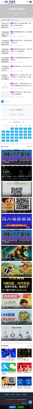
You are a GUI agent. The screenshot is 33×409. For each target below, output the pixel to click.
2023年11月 (16, 122)
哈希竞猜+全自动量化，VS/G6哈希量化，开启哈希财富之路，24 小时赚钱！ (16, 321)
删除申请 (24, 403)
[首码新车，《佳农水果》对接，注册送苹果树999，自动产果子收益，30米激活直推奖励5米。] (5, 77)
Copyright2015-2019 (11, 399)
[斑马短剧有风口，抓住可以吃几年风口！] (5, 69)
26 (29, 137)
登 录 (12, 407)
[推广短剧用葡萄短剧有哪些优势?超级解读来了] (5, 60)
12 (29, 131)
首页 (9, 20)
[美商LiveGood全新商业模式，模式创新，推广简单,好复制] (5, 26)
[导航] (2, 2)
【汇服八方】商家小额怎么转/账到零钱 (8, 373)
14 (7, 134)
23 (16, 137)
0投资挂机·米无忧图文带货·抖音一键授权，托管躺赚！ (15, 338)
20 (3, 137)
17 (20, 134)
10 (20, 131)
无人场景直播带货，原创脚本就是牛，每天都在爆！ (14, 226)
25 (25, 137)
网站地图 (24, 394)
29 (12, 140)
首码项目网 (19, 399)
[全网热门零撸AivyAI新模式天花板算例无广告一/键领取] (16, 189)
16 (16, 134)
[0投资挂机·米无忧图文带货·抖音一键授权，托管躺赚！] (16, 333)
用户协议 (13, 394)
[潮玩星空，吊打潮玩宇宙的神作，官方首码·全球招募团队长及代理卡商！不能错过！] (5, 86)
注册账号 (21, 114)
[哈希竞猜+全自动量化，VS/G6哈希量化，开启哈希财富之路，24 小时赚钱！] (16, 317)
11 (25, 131)
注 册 (21, 407)
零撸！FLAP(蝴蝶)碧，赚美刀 (9, 258)
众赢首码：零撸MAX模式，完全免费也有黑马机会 (14, 210)
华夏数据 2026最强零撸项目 (24, 372)
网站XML (18, 394)
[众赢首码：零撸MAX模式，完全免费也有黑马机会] (16, 205)
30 (16, 140)
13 (3, 134)
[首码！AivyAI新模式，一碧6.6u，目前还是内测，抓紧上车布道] (16, 173)
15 (12, 134)
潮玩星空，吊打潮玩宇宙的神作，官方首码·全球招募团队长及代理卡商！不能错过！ (21, 85)
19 (29, 134)
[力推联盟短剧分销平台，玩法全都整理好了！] (5, 34)
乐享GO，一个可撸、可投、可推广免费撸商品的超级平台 (8, 359)
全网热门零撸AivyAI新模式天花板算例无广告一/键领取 (15, 194)
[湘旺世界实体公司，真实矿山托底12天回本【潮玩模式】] (5, 94)
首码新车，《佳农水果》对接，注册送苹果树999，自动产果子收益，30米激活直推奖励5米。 (20, 77)
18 (25, 134)
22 (12, 137)
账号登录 (13, 114)
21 (7, 137)
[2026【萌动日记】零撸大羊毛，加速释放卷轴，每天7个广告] (16, 269)
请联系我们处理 (15, 403)
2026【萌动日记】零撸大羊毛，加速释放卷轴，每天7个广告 (16, 274)
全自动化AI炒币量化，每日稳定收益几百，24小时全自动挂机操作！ (24, 387)
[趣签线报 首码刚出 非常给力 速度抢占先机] (16, 301)
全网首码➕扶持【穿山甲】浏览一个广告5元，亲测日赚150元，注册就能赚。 (16, 161)
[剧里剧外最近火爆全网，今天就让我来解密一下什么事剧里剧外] (5, 51)
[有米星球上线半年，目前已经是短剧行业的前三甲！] (5, 43)
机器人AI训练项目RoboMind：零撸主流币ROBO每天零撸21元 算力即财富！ (24, 359)
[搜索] (27, 2)
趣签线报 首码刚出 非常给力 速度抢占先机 (12, 306)
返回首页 (7, 394)
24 (20, 137)
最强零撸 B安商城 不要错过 (8, 290)
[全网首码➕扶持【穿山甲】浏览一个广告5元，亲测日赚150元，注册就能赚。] (16, 157)
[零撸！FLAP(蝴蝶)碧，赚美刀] (16, 253)
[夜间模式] (30, 2)
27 (3, 140)
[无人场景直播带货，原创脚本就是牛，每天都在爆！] (16, 221)
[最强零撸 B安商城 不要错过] (16, 285)
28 (7, 140)
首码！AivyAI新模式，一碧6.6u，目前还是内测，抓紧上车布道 (16, 177)
